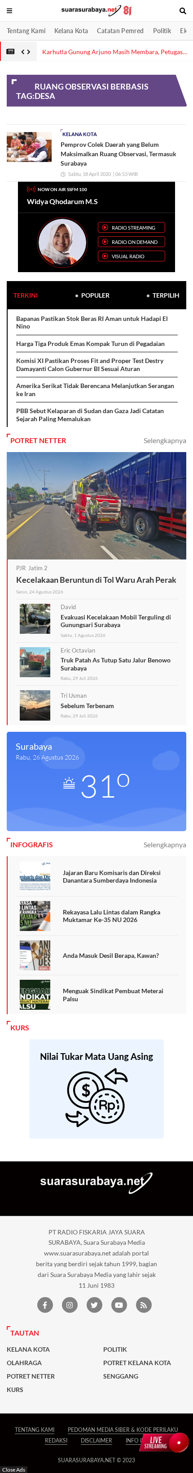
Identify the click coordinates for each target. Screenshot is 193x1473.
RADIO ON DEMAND (135, 242)
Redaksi (56, 1440)
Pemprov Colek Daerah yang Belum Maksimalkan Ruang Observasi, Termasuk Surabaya (118, 154)
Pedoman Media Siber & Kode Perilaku (123, 1430)
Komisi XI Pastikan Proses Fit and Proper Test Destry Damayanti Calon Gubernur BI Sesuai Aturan (89, 364)
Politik (162, 30)
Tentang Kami (26, 30)
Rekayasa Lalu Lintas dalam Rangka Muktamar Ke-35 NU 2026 (111, 916)
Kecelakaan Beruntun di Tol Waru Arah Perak (96, 580)
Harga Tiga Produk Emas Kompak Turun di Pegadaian (90, 343)
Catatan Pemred (120, 30)
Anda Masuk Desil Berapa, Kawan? (111, 955)
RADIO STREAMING (133, 228)
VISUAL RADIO (128, 256)
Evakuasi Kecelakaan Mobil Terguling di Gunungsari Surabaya (116, 621)
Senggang (120, 1376)
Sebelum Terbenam (87, 705)
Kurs (15, 1389)
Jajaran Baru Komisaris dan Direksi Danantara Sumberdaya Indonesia (112, 876)
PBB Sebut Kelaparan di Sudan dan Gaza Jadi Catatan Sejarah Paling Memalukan (90, 415)
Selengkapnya (165, 440)
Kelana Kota (71, 30)
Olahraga (24, 1362)
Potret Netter (31, 1376)
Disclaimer (96, 1440)
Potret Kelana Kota (137, 1362)
